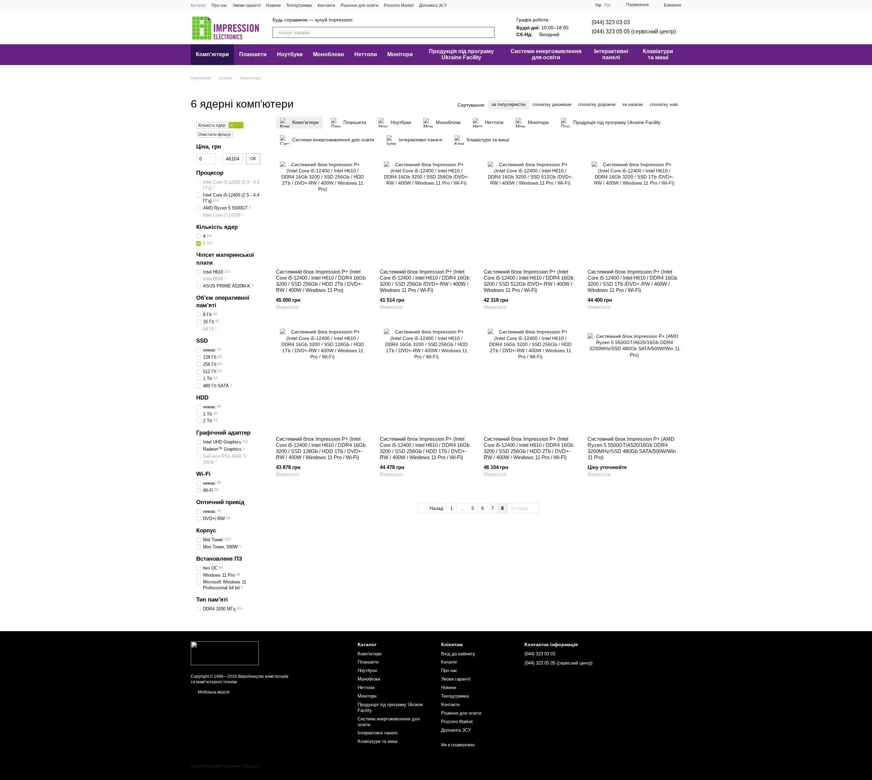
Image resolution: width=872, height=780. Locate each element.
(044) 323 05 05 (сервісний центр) (634, 31)
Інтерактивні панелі (611, 54)
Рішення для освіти (359, 5)
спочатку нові (664, 104)
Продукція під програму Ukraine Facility (461, 54)
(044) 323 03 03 (611, 22)
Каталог (198, 5)
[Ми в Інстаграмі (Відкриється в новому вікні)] (473, 5)
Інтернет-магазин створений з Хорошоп (225, 766)
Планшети (253, 54)
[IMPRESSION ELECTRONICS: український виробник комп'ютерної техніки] (225, 653)
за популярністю (509, 104)
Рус (607, 5)
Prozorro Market (399, 5)
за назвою (632, 104)
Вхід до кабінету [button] (458, 653)
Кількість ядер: (212, 125)
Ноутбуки (290, 54)
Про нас (219, 5)
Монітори (400, 54)
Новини (273, 5)
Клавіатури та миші (658, 54)
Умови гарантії (247, 5)
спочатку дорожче (597, 104)
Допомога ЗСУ (433, 5)
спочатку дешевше (551, 104)
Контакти (326, 5)
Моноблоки (328, 54)
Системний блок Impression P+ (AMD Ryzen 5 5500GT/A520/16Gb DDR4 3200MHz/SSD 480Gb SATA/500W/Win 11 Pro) (632, 448)
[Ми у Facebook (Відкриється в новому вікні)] (456, 5)
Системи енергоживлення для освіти (546, 54)
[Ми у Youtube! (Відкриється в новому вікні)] (464, 5)
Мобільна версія (213, 692)
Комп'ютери (212, 54)
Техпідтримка (299, 5)
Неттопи (365, 54)
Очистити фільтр (214, 134)
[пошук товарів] (489, 32)
